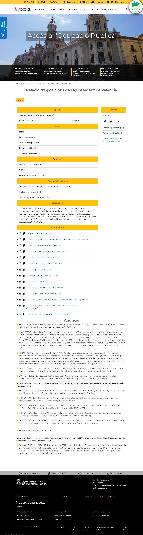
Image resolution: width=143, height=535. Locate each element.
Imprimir (107, 115)
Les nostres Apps (30, 473)
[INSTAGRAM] (116, 3)
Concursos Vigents (80, 68)
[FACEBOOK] (107, 3)
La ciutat (43, 496)
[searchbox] (113, 9)
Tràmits (65, 496)
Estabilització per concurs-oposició (84, 74)
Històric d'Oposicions (81, 71)
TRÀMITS (24, 83)
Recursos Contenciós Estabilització (110, 74)
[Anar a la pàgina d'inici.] (18, 10)
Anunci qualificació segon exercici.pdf (45, 245)
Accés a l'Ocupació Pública (39, 83)
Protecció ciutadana (63, 516)
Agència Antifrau (109, 527)
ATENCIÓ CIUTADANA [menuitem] (77, 10)
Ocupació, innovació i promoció (30, 519)
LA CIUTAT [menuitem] (52, 10)
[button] (20, 100)
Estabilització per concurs (55, 74)
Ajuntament (22, 496)
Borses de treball (22, 71)
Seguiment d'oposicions (24, 68)
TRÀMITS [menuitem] (62, 10)
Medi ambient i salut (63, 512)
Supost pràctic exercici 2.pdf (40, 233)
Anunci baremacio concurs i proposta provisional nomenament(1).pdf (58, 239)
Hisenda (58, 519)
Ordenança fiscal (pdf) (112, 133)
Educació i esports (24, 512)
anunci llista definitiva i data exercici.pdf (45, 288)
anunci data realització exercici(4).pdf (44, 294)
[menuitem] (28, 68)
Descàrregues (116, 473)
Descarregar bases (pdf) (113, 128)
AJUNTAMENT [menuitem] (39, 10)
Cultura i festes (23, 516)
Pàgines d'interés (59, 473)
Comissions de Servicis (53, 68)
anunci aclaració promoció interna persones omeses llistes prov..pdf (58, 300)
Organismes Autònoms (53, 71)
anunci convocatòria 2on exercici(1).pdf (45, 263)
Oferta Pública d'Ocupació (26, 74)
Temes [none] (19, 507)
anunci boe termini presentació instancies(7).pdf (49, 314)
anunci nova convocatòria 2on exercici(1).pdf (47, 251)
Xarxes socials (88, 473)
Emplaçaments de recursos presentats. (36, 431)
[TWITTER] (112, 3)
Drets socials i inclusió (101, 512)
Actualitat (112, 496)
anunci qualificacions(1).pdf (40, 270)
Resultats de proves (109, 68)
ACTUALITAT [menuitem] (94, 10)
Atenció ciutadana (94, 496)
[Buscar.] (127, 9)
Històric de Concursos (110, 71)
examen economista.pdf (39, 282)
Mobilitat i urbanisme (100, 516)
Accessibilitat (61, 527)
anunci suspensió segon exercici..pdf (44, 257)
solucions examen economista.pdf (43, 276)
